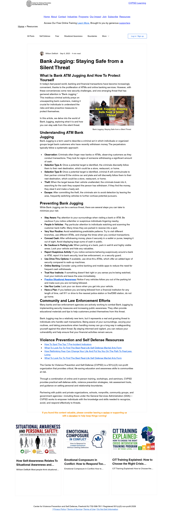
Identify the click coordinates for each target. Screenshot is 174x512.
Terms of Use (90, 509)
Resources (124, 16)
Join (104, 16)
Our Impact (95, 16)
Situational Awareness (73, 36)
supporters (124, 23)
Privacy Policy (59, 509)
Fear (57, 36)
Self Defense (44, 36)
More (104, 36)
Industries (72, 16)
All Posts (30, 36)
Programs (84, 16)
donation (73, 415)
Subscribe (113, 16)
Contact (62, 16)
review (106, 412)
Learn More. (83, 23)
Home (47, 16)
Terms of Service (74, 509)
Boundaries (92, 36)
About (54, 16)
